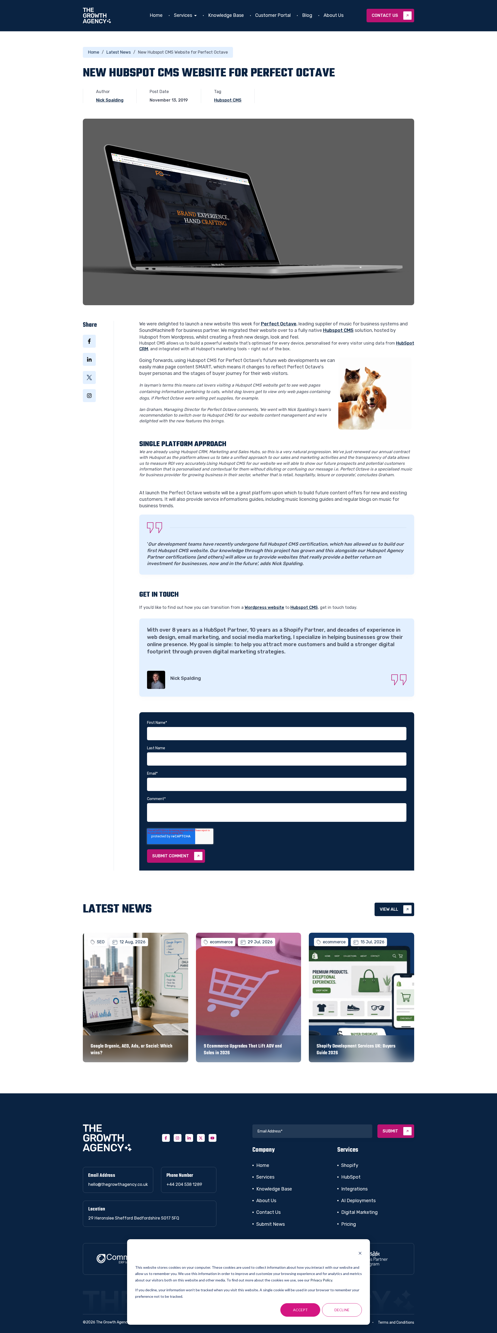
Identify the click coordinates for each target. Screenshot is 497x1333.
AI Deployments (358, 1200)
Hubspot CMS (228, 100)
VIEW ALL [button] (389, 909)
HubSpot (351, 1177)
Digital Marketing (359, 1212)
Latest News (118, 52)
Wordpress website (264, 607)
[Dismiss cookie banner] (360, 1254)
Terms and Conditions (396, 1322)
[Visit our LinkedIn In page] (189, 1138)
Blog (307, 15)
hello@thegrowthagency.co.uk (118, 1184)
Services (183, 15)
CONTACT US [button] (385, 15)
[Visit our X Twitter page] (201, 1138)
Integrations (354, 1189)
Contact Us (268, 1212)
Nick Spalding (109, 100)
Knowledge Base (226, 15)
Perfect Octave (278, 324)
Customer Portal (273, 15)
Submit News (270, 1224)
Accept (300, 1310)
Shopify (349, 1165)
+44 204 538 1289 (184, 1184)
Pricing (348, 1224)
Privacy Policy (321, 1280)
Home (156, 15)
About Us (333, 15)
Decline (341, 1310)
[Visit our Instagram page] (177, 1138)
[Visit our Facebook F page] (166, 1138)
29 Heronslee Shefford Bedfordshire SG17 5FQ (133, 1218)
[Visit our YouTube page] (212, 1138)
